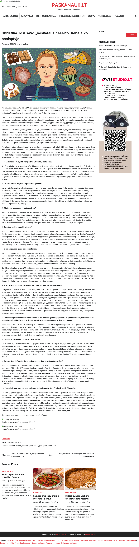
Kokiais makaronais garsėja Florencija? (113, 46)
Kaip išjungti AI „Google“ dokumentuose (113, 63)
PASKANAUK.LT (62, 534)
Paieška (102, 31)
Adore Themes (90, 534)
